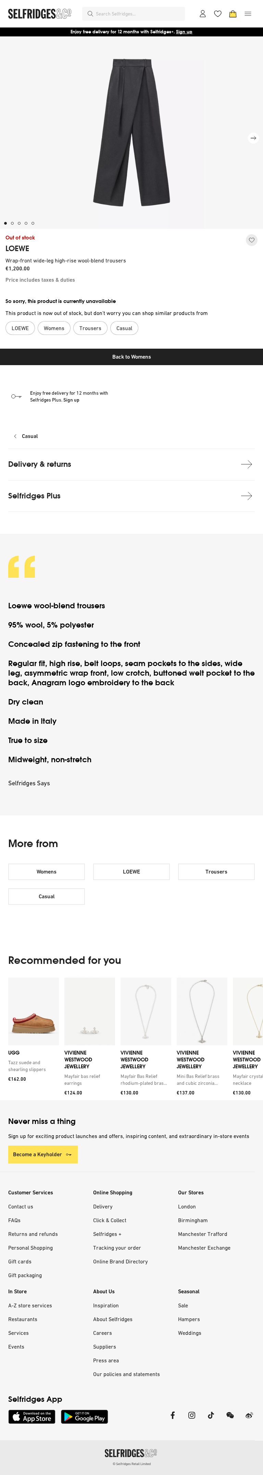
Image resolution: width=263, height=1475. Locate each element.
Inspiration (106, 1305)
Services (18, 1333)
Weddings (189, 1333)
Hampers (189, 1319)
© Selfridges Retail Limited (132, 1464)
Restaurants (22, 1319)
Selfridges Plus (34, 496)
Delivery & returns (39, 464)
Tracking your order (117, 1248)
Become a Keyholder (37, 1154)
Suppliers (104, 1346)
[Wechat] (230, 1419)
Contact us (20, 1206)
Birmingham (193, 1220)
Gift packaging (25, 1275)
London (187, 1206)
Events (16, 1346)
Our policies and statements (126, 1374)
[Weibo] (249, 1419)
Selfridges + (107, 1234)
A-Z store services (30, 1305)
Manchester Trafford (202, 1234)
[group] (131, 1039)
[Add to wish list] (252, 240)
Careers (102, 1333)
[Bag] (233, 14)
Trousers (216, 871)
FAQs (14, 1220)
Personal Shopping (30, 1248)
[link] (32, 1066)
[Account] (203, 14)
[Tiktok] (210, 1419)
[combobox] (139, 13)
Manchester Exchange (204, 1248)
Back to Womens (131, 356)
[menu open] (248, 14)
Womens (47, 871)
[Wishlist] (218, 14)
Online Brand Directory (120, 1261)
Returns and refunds (33, 1234)
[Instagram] (191, 1419)
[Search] (90, 14)
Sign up (184, 32)
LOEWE (17, 249)
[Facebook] (172, 1419)
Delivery (103, 1206)
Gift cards (20, 1261)
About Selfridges (113, 1319)
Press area (106, 1360)
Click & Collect (109, 1220)
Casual (30, 436)
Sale (183, 1305)
